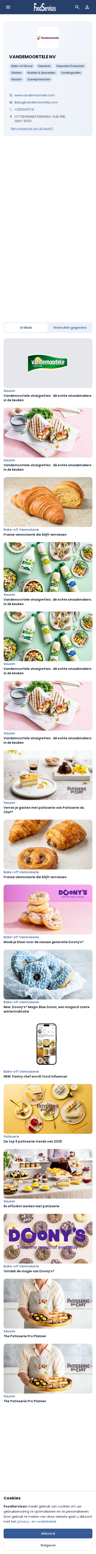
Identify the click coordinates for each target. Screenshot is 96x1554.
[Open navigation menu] (8, 7)
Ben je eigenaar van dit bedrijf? (32, 128)
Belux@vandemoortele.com (36, 102)
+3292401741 (24, 109)
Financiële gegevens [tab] (70, 327)
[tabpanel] (48, 870)
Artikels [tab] (26, 327)
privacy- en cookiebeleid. (37, 1521)
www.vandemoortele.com (35, 95)
